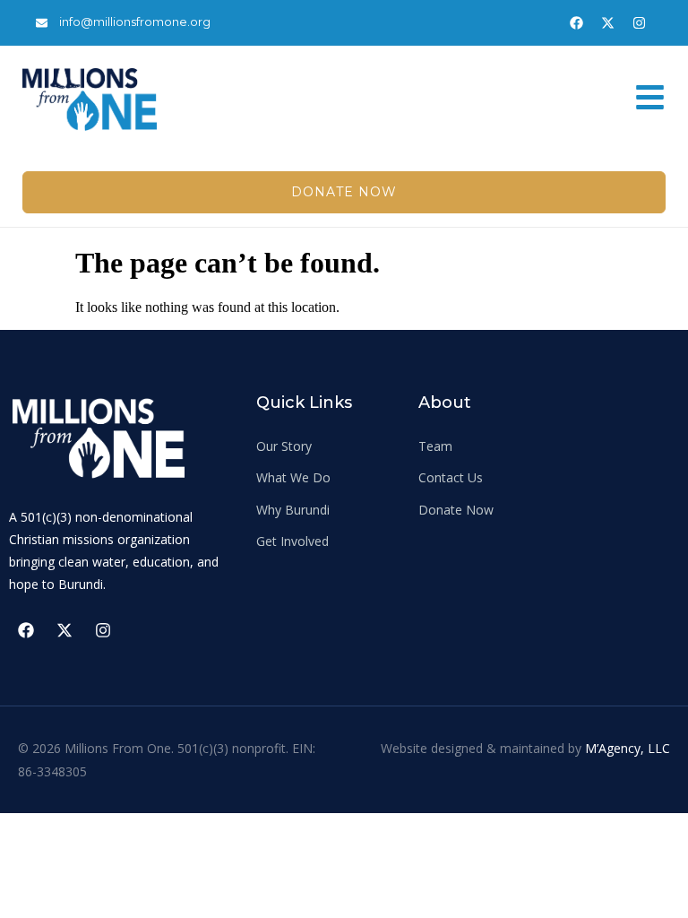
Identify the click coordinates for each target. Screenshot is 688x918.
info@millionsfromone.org (135, 21)
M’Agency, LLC (627, 748)
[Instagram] (638, 22)
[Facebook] (576, 22)
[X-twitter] (607, 22)
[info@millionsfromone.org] (41, 23)
